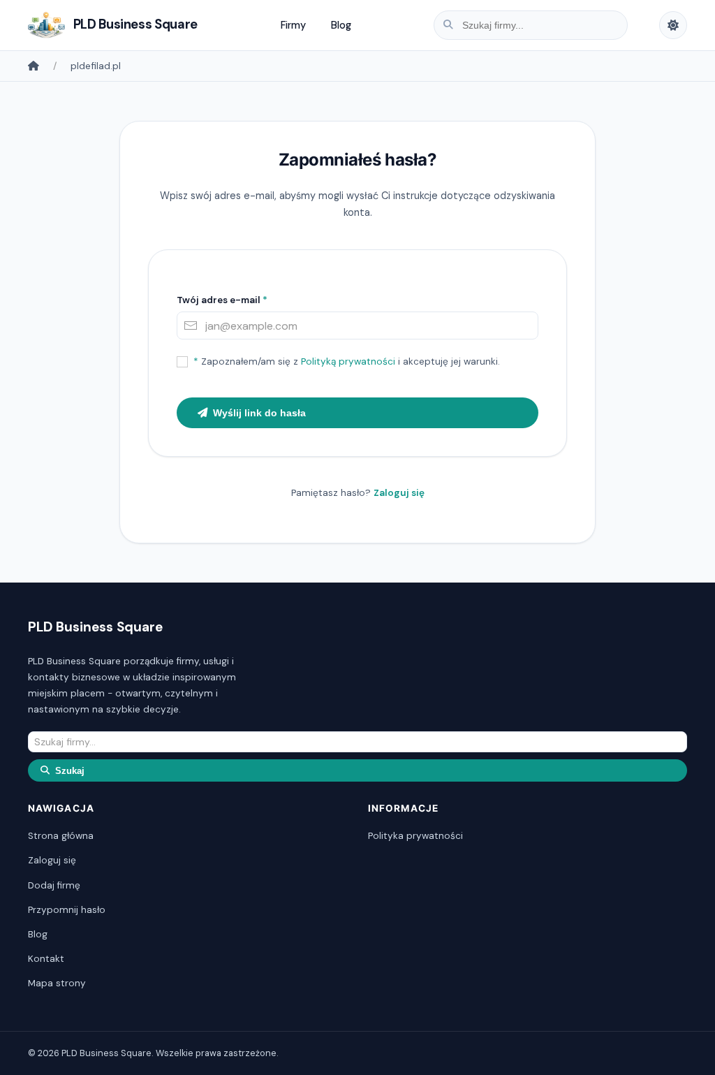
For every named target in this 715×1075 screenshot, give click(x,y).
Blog (341, 25)
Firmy (293, 25)
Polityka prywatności (415, 836)
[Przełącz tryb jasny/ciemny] (673, 25)
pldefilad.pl (96, 65)
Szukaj (69, 771)
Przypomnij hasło (66, 910)
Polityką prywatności (348, 361)
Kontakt (46, 959)
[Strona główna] (33, 65)
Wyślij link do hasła (259, 412)
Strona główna (61, 836)
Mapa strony (57, 983)
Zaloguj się (399, 493)
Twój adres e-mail (222, 300)
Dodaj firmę (54, 885)
